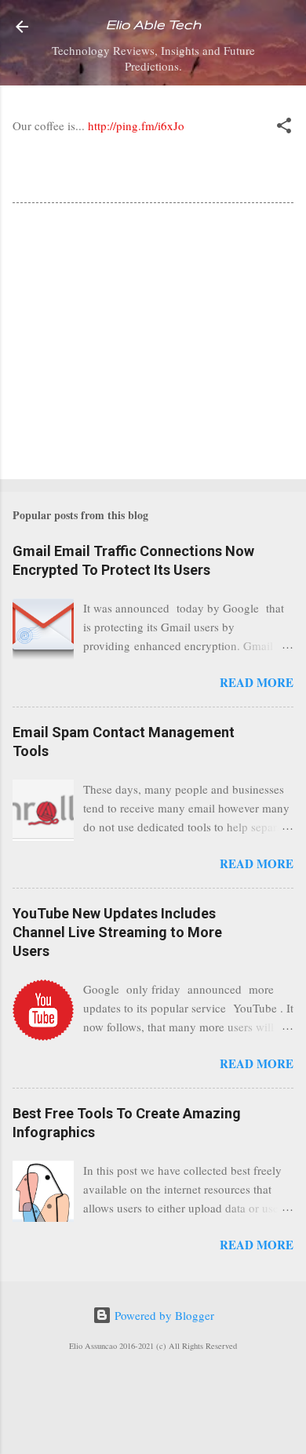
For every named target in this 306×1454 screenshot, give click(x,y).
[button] (284, 128)
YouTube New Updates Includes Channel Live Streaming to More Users (117, 932)
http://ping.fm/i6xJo (136, 125)
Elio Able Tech (153, 24)
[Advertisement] (153, 344)
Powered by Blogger (162, 1315)
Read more (256, 682)
